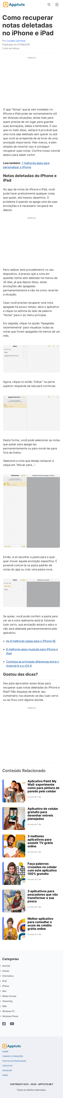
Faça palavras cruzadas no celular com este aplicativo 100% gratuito (42, 869)
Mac (4, 991)
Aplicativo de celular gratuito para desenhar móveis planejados (43, 814)
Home (5, 1075)
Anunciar (7, 1070)
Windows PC (8, 1011)
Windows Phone (10, 1016)
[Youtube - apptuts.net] (12, 1024)
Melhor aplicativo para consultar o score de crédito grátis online (40, 924)
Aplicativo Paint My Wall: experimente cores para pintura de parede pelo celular (43, 786)
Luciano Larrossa (16, 40)
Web (4, 1006)
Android (6, 965)
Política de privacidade (14, 1061)
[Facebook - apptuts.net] (4, 1024)
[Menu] (57, 5)
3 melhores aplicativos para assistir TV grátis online (40, 841)
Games (5, 971)
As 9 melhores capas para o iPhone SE (31, 641)
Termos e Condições (12, 1056)
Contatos (7, 1066)
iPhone (5, 986)
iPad (4, 981)
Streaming (7, 1001)
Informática (8, 976)
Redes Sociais (9, 996)
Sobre (5, 1051)
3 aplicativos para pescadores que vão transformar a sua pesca (43, 896)
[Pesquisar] (49, 4)
